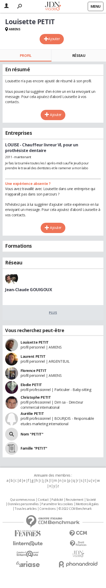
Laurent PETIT (33, 356)
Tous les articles (25, 509)
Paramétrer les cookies (57, 504)
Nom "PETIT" (32, 434)
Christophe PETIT (36, 397)
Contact (43, 500)
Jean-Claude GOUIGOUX (28, 289)
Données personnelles (23, 504)
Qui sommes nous (22, 500)
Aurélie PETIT (32, 413)
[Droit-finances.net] (78, 543)
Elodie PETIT (31, 384)
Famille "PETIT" (34, 448)
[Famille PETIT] (11, 448)
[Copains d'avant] (28, 554)
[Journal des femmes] (28, 533)
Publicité (57, 500)
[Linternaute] (28, 543)
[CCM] (78, 533)
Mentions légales (87, 504)
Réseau (78, 55)
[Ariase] (28, 564)
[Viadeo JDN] (78, 554)
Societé (91, 500)
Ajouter (54, 38)
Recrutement (74, 500)
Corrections (47, 509)
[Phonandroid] (78, 564)
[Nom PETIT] (11, 434)
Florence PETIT (33, 370)
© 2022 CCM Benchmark (75, 509)
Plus (53, 312)
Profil (25, 55)
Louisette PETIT (35, 342)
